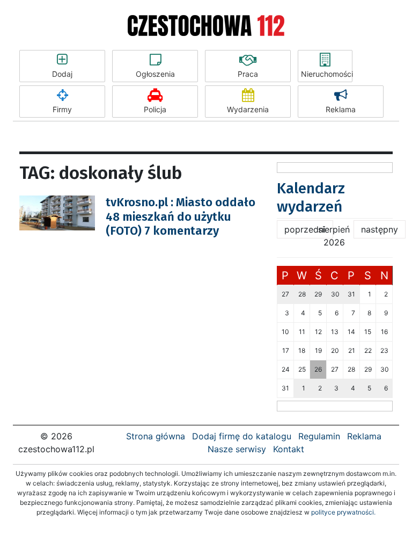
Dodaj (62, 73)
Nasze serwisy (237, 449)
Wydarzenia (248, 109)
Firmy (62, 109)
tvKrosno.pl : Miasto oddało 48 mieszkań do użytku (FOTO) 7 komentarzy (180, 216)
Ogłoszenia (155, 73)
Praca (248, 73)
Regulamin (319, 436)
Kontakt (288, 449)
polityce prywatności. (343, 512)
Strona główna (155, 436)
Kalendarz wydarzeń (311, 197)
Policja (155, 109)
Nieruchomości (326, 73)
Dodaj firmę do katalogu (241, 436)
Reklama (341, 109)
